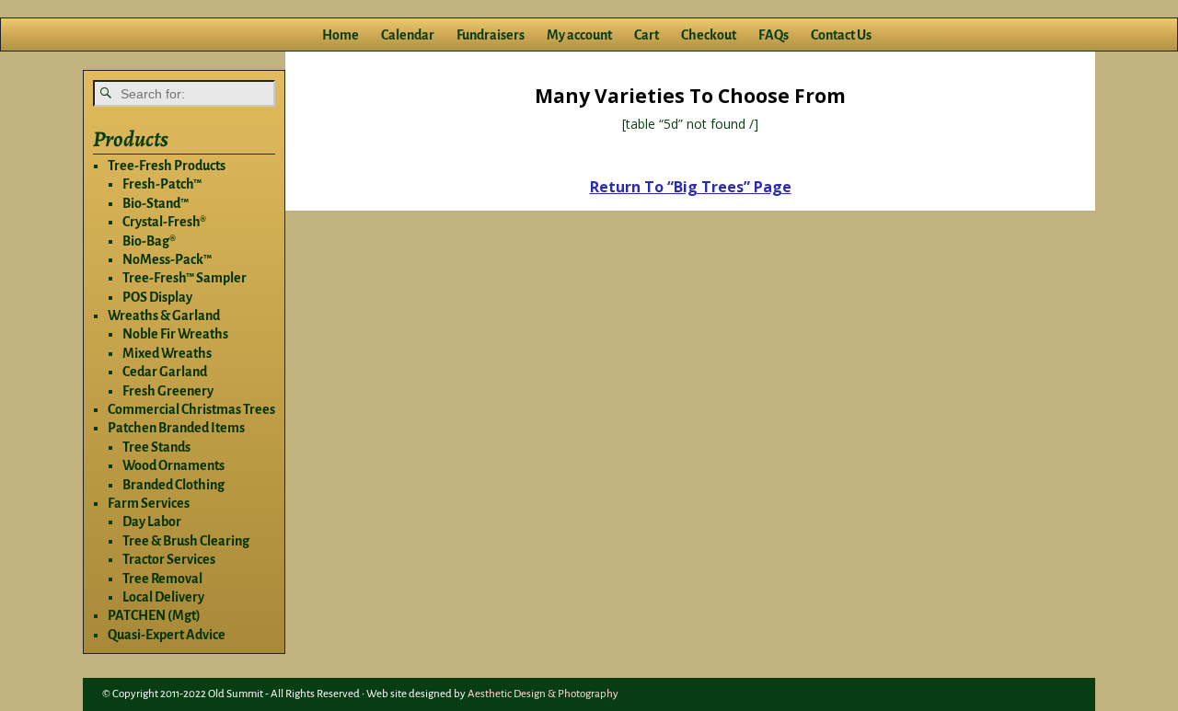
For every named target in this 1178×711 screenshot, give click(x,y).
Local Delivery (163, 597)
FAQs (773, 35)
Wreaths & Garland (164, 315)
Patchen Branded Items (176, 427)
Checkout (708, 35)
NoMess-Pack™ (167, 259)
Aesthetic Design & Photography (543, 694)
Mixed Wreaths (167, 353)
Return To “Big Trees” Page (690, 187)
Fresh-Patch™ (162, 184)
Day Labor (151, 521)
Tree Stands (156, 447)
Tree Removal (162, 578)
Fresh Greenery (168, 391)
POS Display (157, 297)
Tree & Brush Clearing (185, 540)
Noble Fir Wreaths (175, 334)
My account (579, 35)
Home (340, 35)
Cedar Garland (164, 371)
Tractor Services (168, 559)
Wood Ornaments (173, 465)
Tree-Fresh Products (166, 165)
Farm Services (149, 503)
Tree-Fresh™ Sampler (184, 277)
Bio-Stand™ (155, 203)
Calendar (407, 35)
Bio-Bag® (149, 241)
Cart (646, 35)
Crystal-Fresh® (164, 221)
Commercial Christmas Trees (191, 409)
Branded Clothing (173, 484)
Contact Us (841, 35)
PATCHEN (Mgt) (154, 615)
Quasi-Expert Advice (166, 634)
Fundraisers (490, 35)
